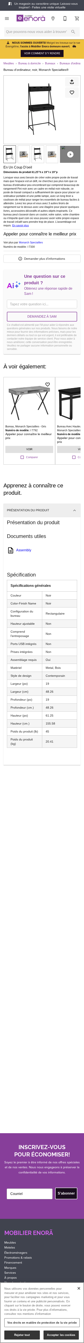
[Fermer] (79, 1288)
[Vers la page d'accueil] (30, 19)
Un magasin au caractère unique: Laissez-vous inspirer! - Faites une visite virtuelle (45, 5)
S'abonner (66, 1193)
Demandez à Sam (42, 316)
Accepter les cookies (61, 1335)
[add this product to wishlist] (72, 92)
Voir (29, 449)
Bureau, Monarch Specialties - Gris (25, 426)
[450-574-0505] (65, 18)
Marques (10, 1267)
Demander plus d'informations (44, 258)
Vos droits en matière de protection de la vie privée (42, 1322)
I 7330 (31, 247)
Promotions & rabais (18, 1257)
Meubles (8, 63)
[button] (7, 18)
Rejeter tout (22, 1335)
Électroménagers (15, 1252)
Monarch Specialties (31, 242)
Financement (13, 1262)
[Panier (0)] (77, 18)
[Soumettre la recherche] (73, 32)
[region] (42, 1312)
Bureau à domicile (29, 63)
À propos (10, 1277)
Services (10, 1272)
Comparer (32, 457)
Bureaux (50, 63)
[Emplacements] (53, 18)
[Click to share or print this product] (72, 82)
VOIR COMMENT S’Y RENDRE (42, 53)
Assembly (23, 550)
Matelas (9, 1247)
